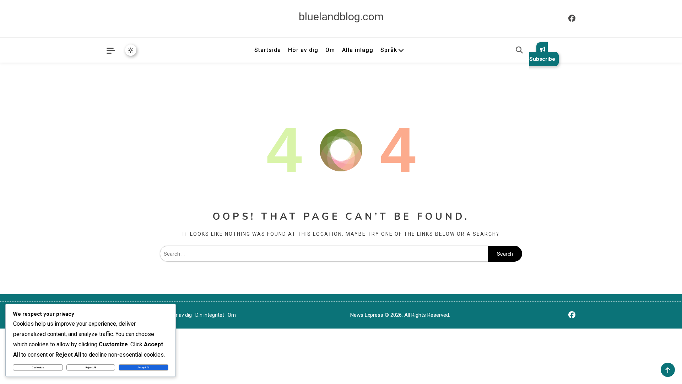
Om (330, 50)
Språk (388, 50)
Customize (38, 367)
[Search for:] (324, 254)
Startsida (267, 50)
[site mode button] (130, 50)
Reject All (91, 367)
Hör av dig (303, 50)
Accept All (143, 367)
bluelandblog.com (341, 16)
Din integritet (209, 315)
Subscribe (542, 59)
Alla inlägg (357, 50)
